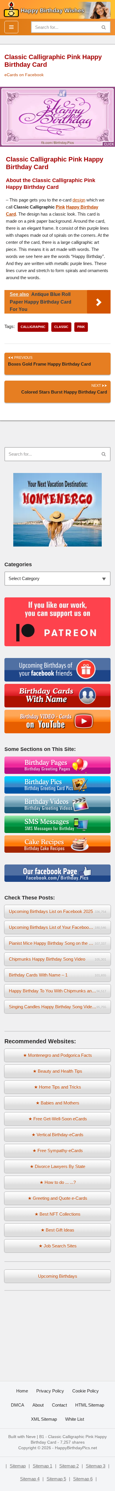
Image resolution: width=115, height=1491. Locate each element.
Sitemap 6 (83, 1478)
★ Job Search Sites (58, 1245)
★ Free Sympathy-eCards (57, 1150)
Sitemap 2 (69, 1465)
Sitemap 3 (95, 1465)
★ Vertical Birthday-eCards (57, 1134)
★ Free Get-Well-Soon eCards (57, 1118)
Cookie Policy (85, 1390)
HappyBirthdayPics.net (76, 1448)
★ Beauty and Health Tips (57, 1071)
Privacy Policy (50, 1390)
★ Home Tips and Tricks (57, 1086)
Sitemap (18, 1465)
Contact (59, 1404)
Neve (31, 1437)
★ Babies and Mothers (57, 1102)
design (79, 199)
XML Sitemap (44, 1419)
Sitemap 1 (42, 1465)
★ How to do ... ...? (58, 1182)
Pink (60, 206)
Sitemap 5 (56, 1478)
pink (81, 327)
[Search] (104, 27)
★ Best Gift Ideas (57, 1229)
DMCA (17, 1404)
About (38, 1404)
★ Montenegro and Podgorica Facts (57, 1055)
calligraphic (33, 327)
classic (61, 327)
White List (74, 1419)
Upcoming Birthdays (57, 1276)
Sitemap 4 (30, 1478)
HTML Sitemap (89, 1404)
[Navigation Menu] (11, 27)
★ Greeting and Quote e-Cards (57, 1198)
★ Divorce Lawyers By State (57, 1166)
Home (22, 1390)
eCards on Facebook (24, 75)
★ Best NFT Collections (57, 1214)
